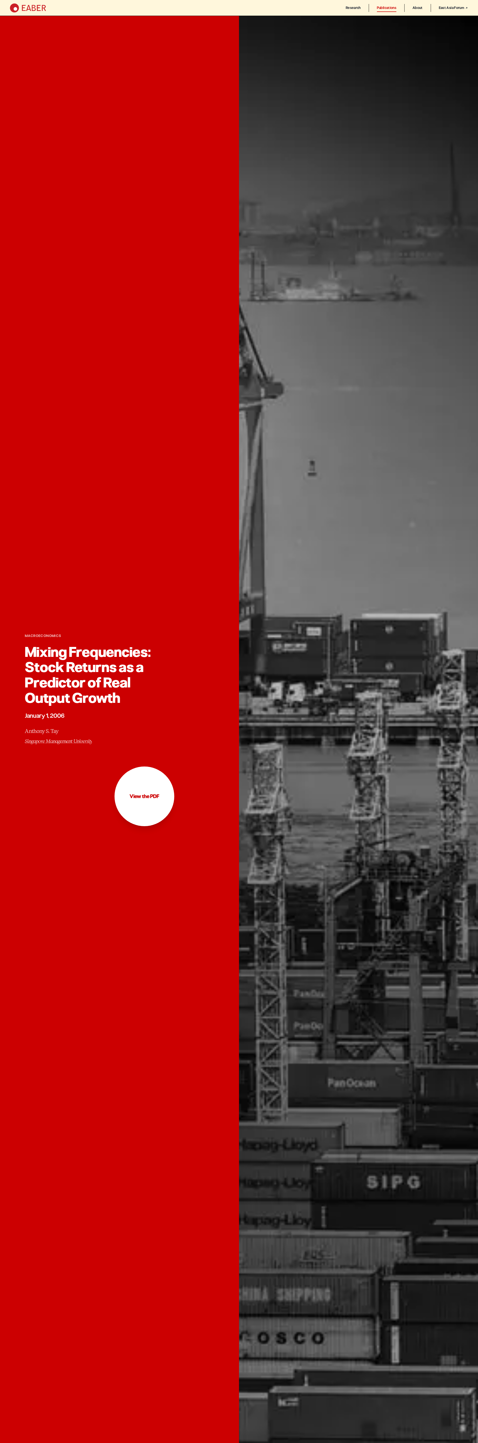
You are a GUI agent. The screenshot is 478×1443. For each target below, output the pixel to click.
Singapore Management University (58, 741)
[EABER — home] (28, 7)
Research (353, 8)
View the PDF (144, 796)
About (418, 8)
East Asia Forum (451, 8)
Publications (386, 8)
